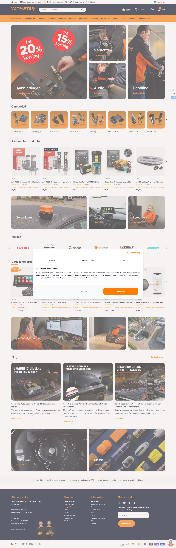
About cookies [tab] (88, 261)
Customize (83, 291)
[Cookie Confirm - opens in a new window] (133, 253)
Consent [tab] (51, 261)
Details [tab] (125, 261)
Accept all (121, 291)
